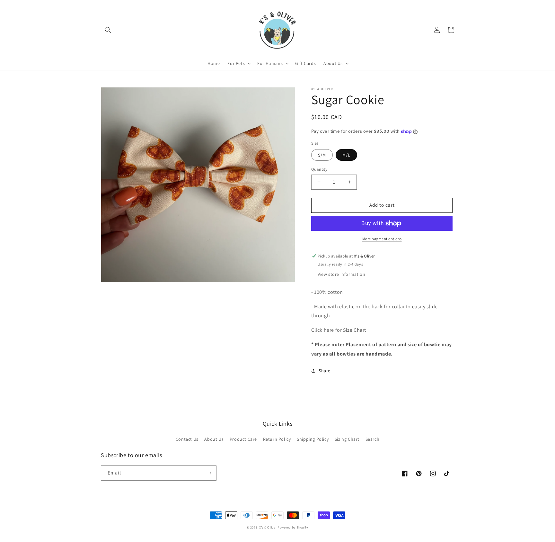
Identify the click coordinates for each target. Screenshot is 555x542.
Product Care (243, 439)
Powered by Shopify (293, 527)
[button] (108, 30)
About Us (214, 439)
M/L (346, 155)
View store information (341, 274)
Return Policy (277, 439)
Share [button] (324, 371)
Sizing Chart (347, 439)
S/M (322, 155)
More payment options (382, 238)
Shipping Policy (313, 439)
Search (373, 439)
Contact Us (187, 439)
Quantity (319, 169)
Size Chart (354, 330)
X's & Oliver (268, 527)
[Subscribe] (209, 473)
